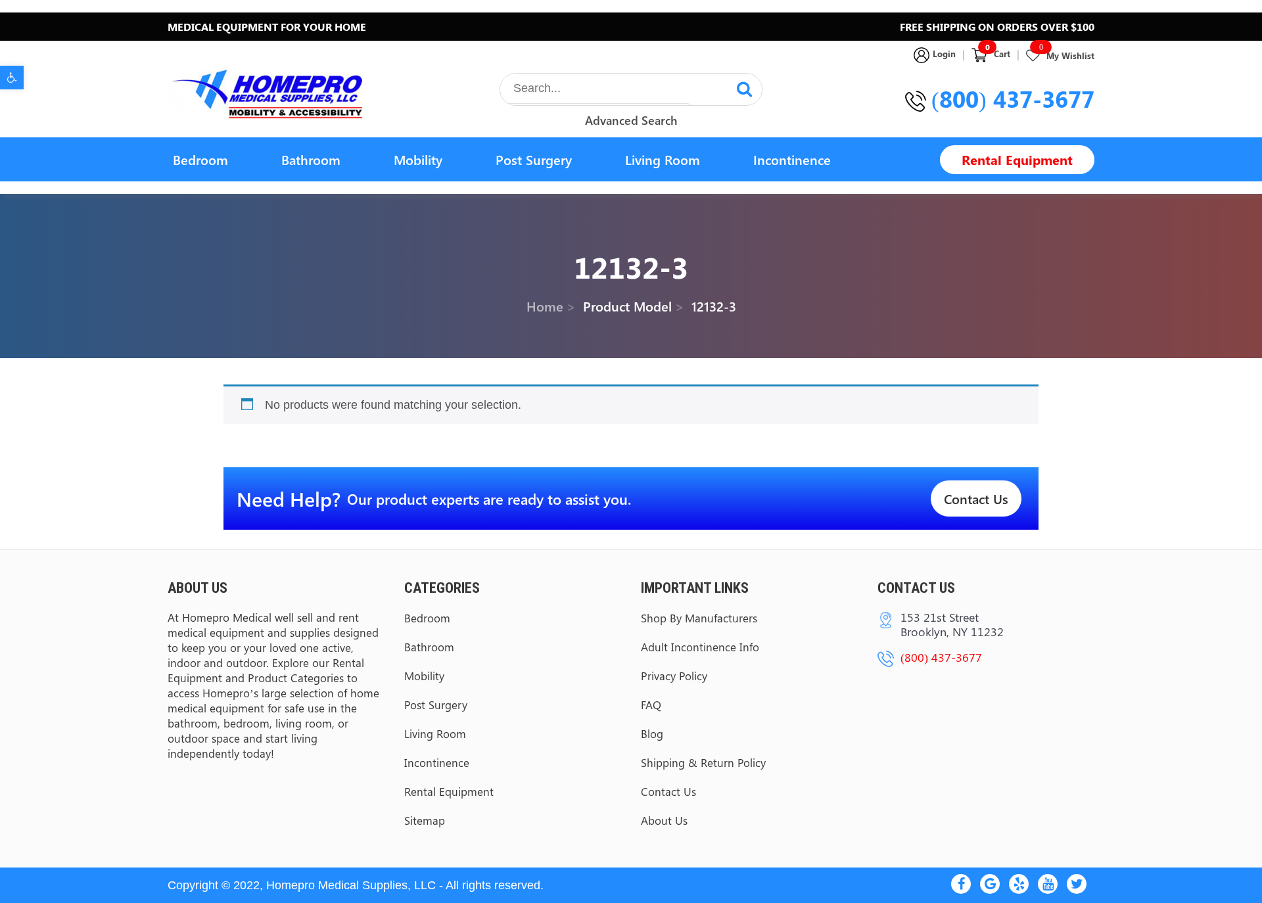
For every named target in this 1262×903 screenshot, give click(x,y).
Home (544, 305)
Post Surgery (534, 159)
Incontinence (792, 159)
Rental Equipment (1017, 159)
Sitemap (424, 820)
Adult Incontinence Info (700, 646)
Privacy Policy (674, 675)
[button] (12, 77)
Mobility (418, 159)
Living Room (662, 159)
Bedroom (200, 159)
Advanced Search (631, 120)
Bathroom (310, 159)
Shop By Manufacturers (699, 618)
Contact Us (976, 498)
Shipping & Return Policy (703, 762)
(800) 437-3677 (1012, 98)
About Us (664, 820)
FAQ (651, 704)
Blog (652, 733)
